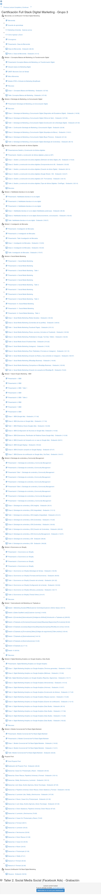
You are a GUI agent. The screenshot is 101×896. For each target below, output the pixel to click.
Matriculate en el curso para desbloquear (50, 890)
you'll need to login (58, 888)
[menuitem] (1, 5)
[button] (1, 2)
